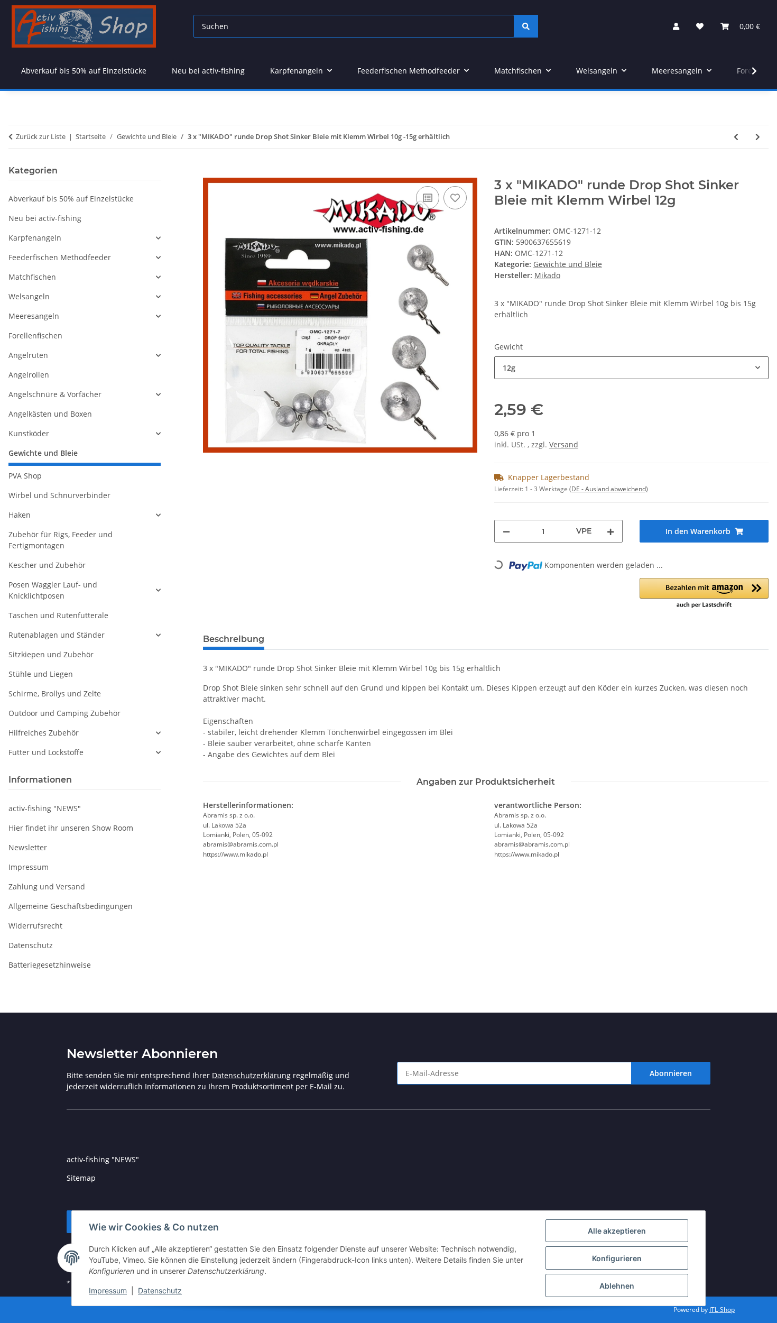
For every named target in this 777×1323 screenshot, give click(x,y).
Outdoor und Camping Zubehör (64, 713)
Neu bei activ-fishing (44, 218)
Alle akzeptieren (617, 1230)
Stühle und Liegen (40, 674)
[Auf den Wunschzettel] (455, 197)
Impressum (108, 1290)
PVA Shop (25, 476)
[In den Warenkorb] (211, 172)
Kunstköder (28, 433)
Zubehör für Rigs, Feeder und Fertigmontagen (60, 539)
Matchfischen (32, 277)
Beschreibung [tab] (233, 639)
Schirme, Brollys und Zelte (54, 693)
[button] (676, 26)
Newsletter (27, 847)
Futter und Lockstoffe (46, 752)
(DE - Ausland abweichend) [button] (608, 488)
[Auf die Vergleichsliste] (427, 197)
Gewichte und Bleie (567, 264)
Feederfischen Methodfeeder (59, 257)
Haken (19, 515)
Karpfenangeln (34, 238)
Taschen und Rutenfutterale (58, 615)
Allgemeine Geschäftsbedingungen (70, 906)
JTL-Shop (722, 1309)
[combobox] (631, 367)
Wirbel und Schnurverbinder (59, 495)
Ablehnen (616, 1285)
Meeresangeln (33, 316)
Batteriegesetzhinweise (49, 965)
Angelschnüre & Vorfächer (54, 394)
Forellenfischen (35, 335)
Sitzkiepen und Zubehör (51, 654)
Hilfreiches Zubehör (43, 733)
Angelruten (28, 355)
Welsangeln (29, 296)
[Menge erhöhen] (610, 531)
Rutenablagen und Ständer (56, 635)
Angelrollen (28, 375)
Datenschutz (160, 1290)
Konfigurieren (617, 1258)
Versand (563, 444)
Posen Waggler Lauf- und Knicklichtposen (52, 590)
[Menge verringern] (506, 531)
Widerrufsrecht (35, 926)
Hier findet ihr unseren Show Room (70, 828)
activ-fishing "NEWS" (44, 808)
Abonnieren (671, 1073)
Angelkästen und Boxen (50, 414)
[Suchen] (526, 26)
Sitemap (81, 1178)
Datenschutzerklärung (251, 1075)
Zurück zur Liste (41, 136)
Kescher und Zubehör (47, 565)
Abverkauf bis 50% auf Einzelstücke (71, 199)
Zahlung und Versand (46, 886)
